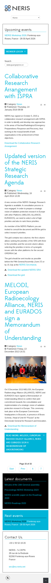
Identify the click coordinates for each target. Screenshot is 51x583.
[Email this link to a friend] (44, 104)
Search (8, 61)
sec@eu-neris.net (17, 566)
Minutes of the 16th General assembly (22, 485)
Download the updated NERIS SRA (24, 270)
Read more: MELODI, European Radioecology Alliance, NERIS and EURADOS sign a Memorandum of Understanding (23, 442)
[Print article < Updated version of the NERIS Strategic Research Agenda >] (41, 191)
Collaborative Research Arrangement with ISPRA (21, 86)
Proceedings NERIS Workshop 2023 (22, 490)
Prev (23, 469)
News (19, 104)
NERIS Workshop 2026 (15, 35)
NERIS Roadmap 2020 (15, 503)
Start (11, 469)
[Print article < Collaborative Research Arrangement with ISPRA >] (41, 104)
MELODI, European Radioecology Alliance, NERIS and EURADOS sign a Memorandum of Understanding (24, 312)
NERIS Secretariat (27, 265)
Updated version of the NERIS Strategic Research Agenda (25, 169)
